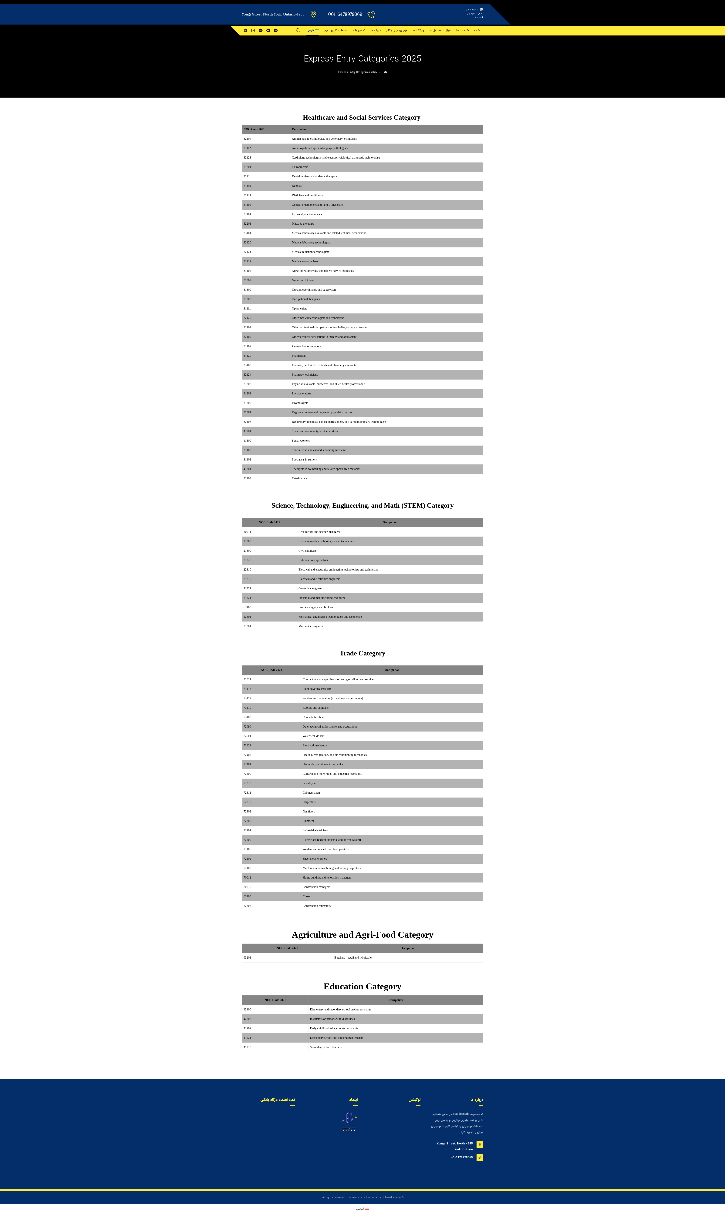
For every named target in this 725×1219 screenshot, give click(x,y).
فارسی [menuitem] (360, 1208)
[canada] (275, 30)
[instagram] (253, 30)
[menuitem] (362, 1208)
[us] (268, 30)
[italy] (260, 30)
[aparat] (245, 30)
